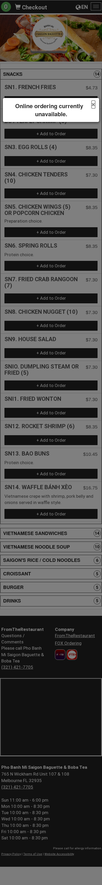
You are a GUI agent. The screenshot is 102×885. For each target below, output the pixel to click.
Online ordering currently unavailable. (49, 110)
